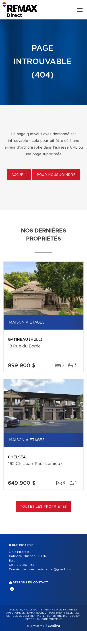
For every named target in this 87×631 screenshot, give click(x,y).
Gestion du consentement (43, 619)
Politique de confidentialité (25, 616)
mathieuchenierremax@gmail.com (47, 569)
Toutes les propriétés (43, 506)
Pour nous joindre (56, 175)
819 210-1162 (25, 565)
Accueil (19, 175)
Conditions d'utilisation (64, 616)
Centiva (53, 625)
